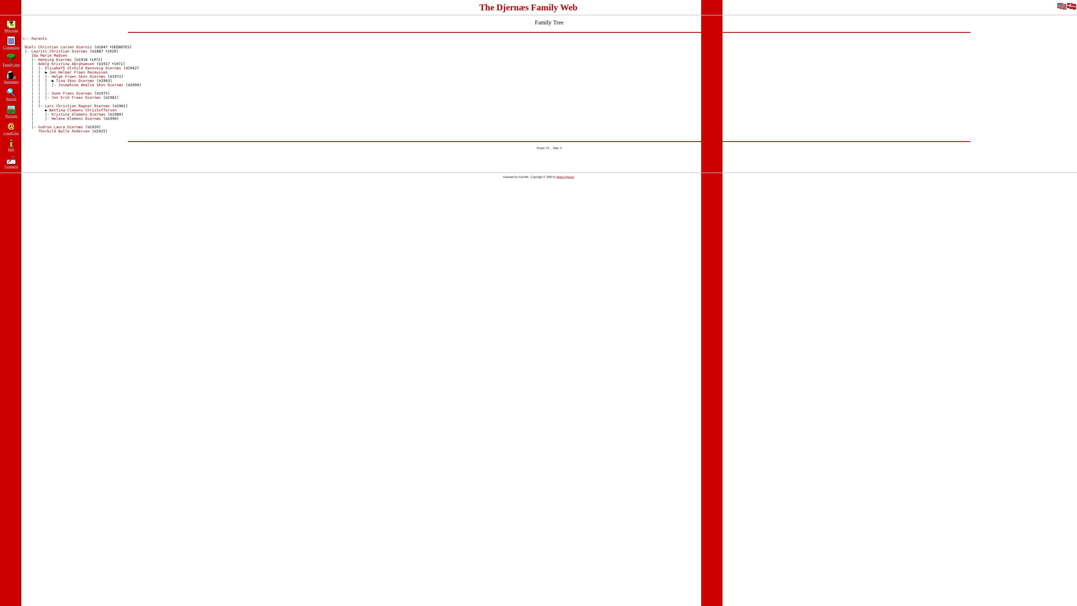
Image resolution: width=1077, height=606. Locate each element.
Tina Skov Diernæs (75, 81)
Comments (11, 47)
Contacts (11, 166)
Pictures (11, 116)
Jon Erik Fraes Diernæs (76, 97)
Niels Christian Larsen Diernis (58, 47)
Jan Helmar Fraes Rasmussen (78, 72)
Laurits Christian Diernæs (59, 51)
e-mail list (11, 133)
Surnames (11, 82)
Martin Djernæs (565, 176)
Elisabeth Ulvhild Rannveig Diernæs (83, 68)
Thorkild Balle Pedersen (64, 131)
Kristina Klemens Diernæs (78, 114)
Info (11, 149)
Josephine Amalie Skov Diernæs (90, 85)
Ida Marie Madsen (49, 55)
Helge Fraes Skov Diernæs (78, 76)
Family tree (11, 65)
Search (11, 99)
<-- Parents (34, 38)
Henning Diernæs (55, 60)
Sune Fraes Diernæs (72, 93)
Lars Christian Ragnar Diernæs (77, 106)
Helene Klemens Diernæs (76, 118)
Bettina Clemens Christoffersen (83, 110)
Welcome (11, 30)
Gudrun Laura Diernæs (60, 127)
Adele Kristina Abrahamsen (66, 64)
